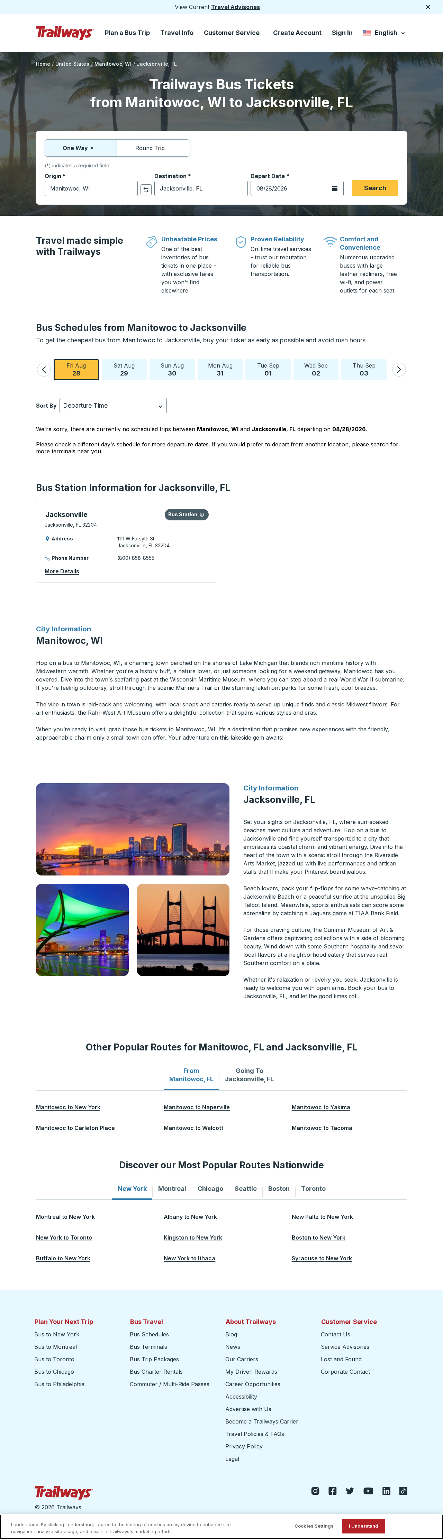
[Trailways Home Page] (65, 33)
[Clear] (130, 188)
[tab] (191, 1075)
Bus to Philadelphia (59, 1384)
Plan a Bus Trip (127, 32)
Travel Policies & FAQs (254, 1433)
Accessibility (241, 1396)
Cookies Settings (314, 1526)
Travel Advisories (235, 6)
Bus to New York (56, 1334)
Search (375, 188)
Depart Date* (270, 176)
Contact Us (335, 1334)
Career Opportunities (252, 1384)
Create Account (297, 32)
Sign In (342, 32)
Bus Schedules (149, 1334)
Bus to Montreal (55, 1346)
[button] (44, 370)
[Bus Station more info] (202, 514)
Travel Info (176, 32)
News (232, 1346)
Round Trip (150, 148)
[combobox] (91, 188)
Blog (231, 1334)
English (384, 34)
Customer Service (232, 32)
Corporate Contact (345, 1371)
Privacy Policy (244, 1446)
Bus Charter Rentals (156, 1371)
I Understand (364, 1526)
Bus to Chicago (54, 1371)
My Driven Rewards (251, 1371)
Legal (232, 1458)
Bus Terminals (148, 1346)
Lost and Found (341, 1359)
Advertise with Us (248, 1409)
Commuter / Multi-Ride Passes (169, 1384)
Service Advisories (345, 1346)
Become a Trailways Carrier (262, 1421)
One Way (75, 148)
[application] (126, 542)
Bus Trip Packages (154, 1359)
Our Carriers (241, 1359)
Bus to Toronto (54, 1359)
